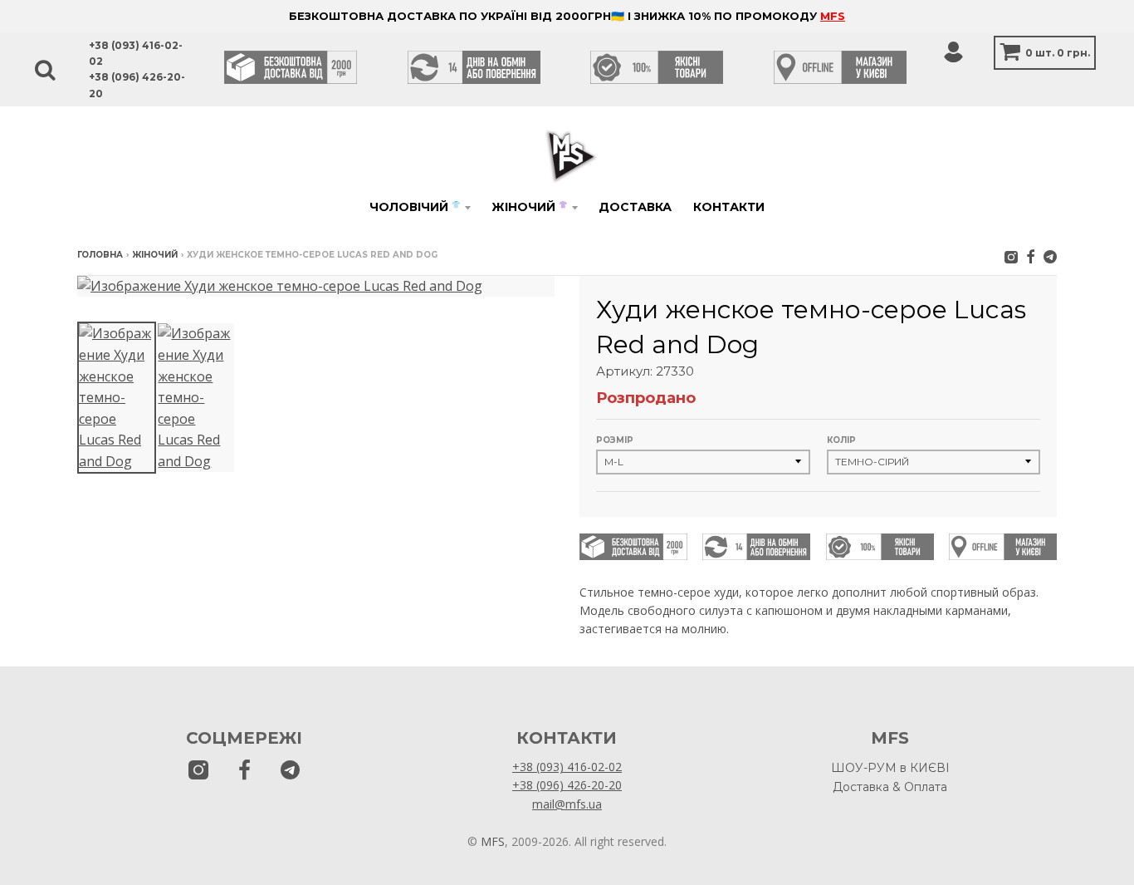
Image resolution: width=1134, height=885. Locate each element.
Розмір (614, 440)
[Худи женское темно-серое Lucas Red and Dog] (116, 398)
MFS (832, 15)
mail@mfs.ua (567, 804)
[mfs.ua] (1011, 256)
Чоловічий (414, 206)
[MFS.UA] (1050, 256)
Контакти (729, 206)
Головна (100, 254)
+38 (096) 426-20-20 (567, 785)
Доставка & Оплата (890, 786)
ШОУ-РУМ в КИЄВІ (890, 767)
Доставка (635, 206)
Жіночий (529, 206)
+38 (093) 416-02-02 (567, 766)
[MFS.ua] (1030, 256)
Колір (841, 440)
